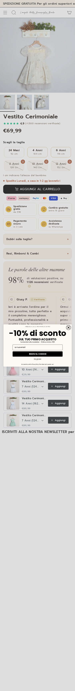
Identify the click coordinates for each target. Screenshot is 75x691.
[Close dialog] (68, 327)
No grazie (37, 359)
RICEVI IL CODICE (37, 353)
